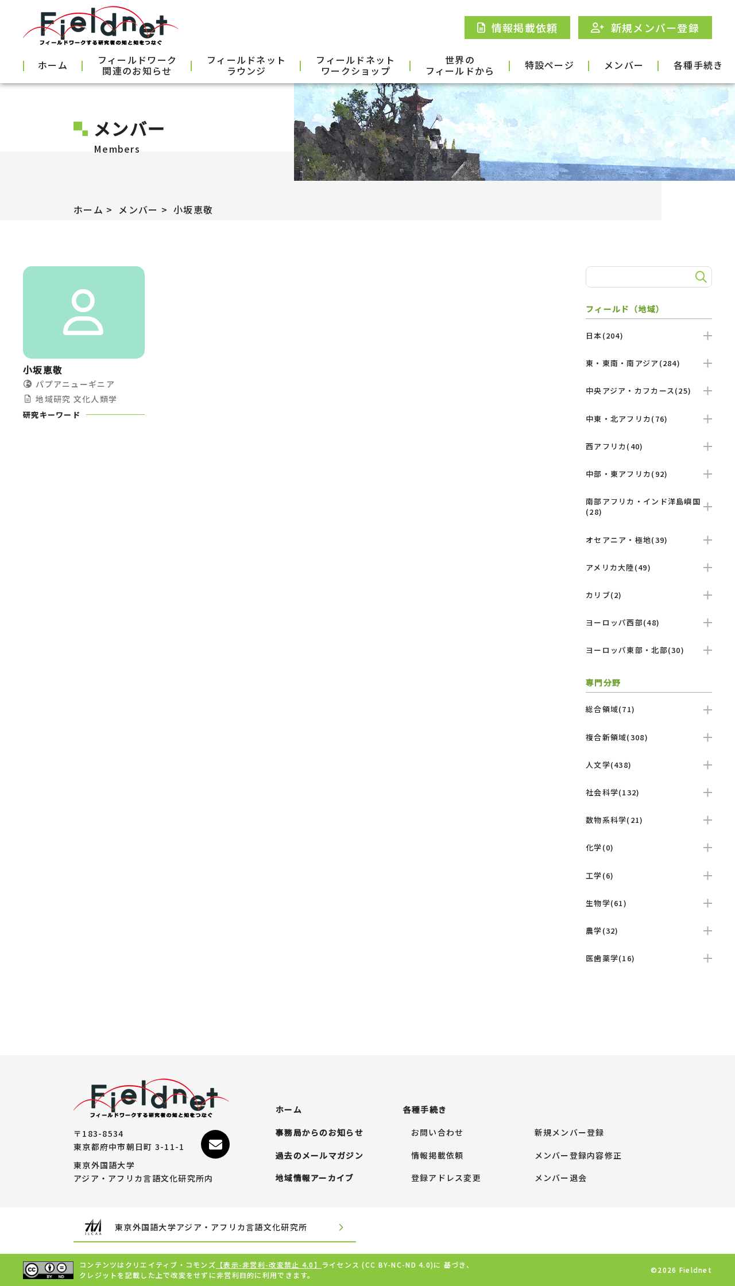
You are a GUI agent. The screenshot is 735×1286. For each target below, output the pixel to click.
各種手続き (698, 65)
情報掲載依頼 (437, 1156)
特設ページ (549, 65)
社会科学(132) (613, 792)
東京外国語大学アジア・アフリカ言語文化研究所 (211, 1227)
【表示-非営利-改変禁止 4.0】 (269, 1264)
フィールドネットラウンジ (246, 66)
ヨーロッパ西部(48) (623, 622)
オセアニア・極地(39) (627, 539)
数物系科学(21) (615, 819)
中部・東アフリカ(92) (627, 473)
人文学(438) (609, 764)
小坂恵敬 (193, 209)
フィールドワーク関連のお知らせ (137, 66)
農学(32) (602, 930)
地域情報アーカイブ (315, 1178)
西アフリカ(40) (615, 446)
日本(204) (605, 335)
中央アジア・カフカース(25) (638, 390)
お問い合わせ (437, 1133)
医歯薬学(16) (610, 958)
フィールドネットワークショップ (355, 66)
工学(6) (600, 875)
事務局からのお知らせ (319, 1133)
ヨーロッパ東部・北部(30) (635, 649)
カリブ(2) (604, 594)
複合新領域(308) (617, 737)
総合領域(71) (610, 709)
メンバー (624, 65)
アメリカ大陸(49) (618, 567)
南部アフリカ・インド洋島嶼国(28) (643, 506)
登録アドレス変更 (446, 1178)
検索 (699, 277)
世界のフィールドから (460, 66)
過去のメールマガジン (319, 1156)
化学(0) (600, 847)
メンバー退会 (561, 1178)
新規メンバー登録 (570, 1133)
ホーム (53, 65)
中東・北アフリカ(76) (627, 418)
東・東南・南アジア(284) (633, 363)
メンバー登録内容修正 (578, 1156)
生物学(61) (606, 903)
